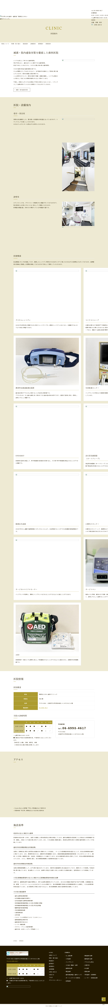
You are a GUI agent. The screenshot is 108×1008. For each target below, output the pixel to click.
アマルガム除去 (89, 962)
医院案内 (48, 44)
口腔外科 (87, 965)
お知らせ (51, 974)
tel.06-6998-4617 (96, 10)
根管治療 (87, 971)
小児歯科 (68, 959)
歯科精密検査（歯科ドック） (74, 974)
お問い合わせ (98, 25)
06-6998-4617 (43, 708)
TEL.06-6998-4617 (12, 961)
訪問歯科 (68, 981)
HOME (51, 952)
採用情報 (51, 969)
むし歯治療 (69, 955)
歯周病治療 (69, 968)
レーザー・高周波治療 (91, 978)
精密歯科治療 (88, 955)
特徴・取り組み (16, 44)
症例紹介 (40, 44)
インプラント (70, 962)
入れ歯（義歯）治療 (72, 965)
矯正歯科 (68, 971)
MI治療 (87, 968)
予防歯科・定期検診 (90, 974)
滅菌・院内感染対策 (22, 90)
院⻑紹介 (25, 44)
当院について (5, 44)
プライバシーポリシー (55, 980)
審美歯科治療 (88, 959)
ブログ (51, 977)
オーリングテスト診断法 (73, 978)
